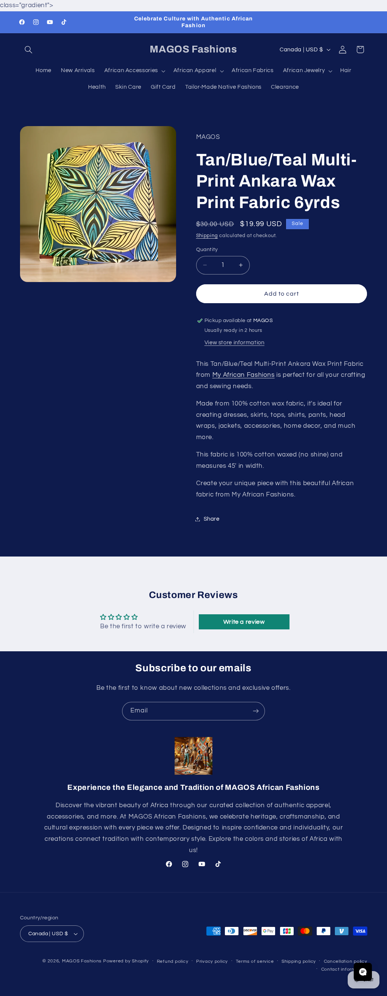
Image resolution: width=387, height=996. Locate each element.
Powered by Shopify (126, 961)
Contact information (344, 969)
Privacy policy (212, 961)
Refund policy (173, 961)
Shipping (207, 235)
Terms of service (255, 961)
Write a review (244, 622)
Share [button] (212, 519)
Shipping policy (299, 961)
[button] (28, 49)
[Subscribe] (256, 711)
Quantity (207, 249)
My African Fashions (243, 375)
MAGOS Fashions (82, 961)
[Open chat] (363, 972)
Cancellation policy (345, 961)
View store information (234, 342)
